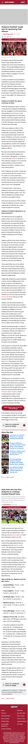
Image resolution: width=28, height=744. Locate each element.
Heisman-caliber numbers (9, 391)
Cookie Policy (5, 721)
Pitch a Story (20, 716)
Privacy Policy (5, 718)
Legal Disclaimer (22, 721)
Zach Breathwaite (8, 34)
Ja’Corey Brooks (6, 297)
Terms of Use (21, 718)
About (3, 710)
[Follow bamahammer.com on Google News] (24, 425)
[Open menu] (2, 2)
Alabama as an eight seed (14, 535)
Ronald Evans (7, 504)
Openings (20, 710)
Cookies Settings (6, 729)
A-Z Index (20, 724)
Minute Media (8, 732)
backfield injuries (15, 113)
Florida (23, 173)
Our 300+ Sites (21, 713)
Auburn (13, 158)
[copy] (11, 37)
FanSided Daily (5, 716)
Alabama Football (10, 477)
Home (2, 477)
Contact (3, 713)
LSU (18, 156)
